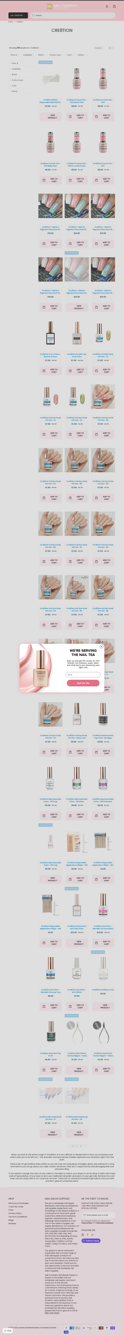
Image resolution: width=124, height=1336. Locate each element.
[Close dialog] (101, 646)
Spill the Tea (83, 683)
